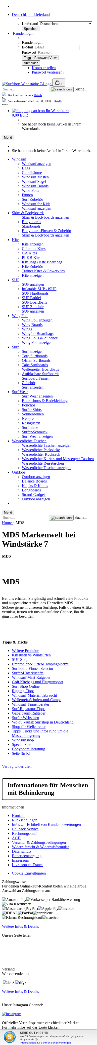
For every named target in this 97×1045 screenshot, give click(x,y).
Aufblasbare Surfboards (40, 374)
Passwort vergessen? (48, 72)
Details (38, 95)
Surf (15, 347)
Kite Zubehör (32, 266)
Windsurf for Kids (36, 204)
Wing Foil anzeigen (37, 320)
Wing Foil (20, 316)
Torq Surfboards (35, 356)
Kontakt (18, 815)
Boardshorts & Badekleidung (45, 401)
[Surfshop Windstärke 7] (27, 84)
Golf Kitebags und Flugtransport (37, 682)
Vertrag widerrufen (17, 766)
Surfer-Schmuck (35, 432)
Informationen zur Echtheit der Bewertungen (45, 1042)
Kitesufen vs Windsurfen (31, 655)
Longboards (31, 490)
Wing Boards (32, 324)
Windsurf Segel (34, 181)
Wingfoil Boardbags (37, 333)
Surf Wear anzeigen (37, 396)
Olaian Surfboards (36, 360)
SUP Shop (20, 659)
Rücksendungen (24, 820)
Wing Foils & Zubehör (39, 338)
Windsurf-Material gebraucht (34, 695)
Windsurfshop (23, 740)
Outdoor (18, 472)
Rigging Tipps (23, 691)
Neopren (29, 418)
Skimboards (31, 226)
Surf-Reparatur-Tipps (28, 709)
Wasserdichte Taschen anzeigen (46, 445)
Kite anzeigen (33, 244)
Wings (27, 329)
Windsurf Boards (35, 186)
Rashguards (31, 423)
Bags (26, 168)
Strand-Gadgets (34, 494)
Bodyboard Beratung (28, 749)
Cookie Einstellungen (29, 873)
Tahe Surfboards (35, 365)
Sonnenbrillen (33, 414)
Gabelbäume (32, 172)
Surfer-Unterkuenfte (28, 673)
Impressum (20, 860)
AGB (16, 838)
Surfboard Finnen (35, 378)
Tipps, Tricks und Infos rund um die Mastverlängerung (40, 733)
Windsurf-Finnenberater (30, 704)
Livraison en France (27, 865)
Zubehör (28, 383)
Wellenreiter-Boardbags (40, 369)
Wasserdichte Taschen (29, 441)
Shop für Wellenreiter (29, 726)
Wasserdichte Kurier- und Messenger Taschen (58, 459)
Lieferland (30, 23)
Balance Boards (34, 481)
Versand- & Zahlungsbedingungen (39, 842)
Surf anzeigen (33, 351)
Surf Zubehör (32, 199)
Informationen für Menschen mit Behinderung (47, 789)
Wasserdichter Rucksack (41, 454)
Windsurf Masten (35, 177)
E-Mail (27, 47)
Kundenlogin (23, 33)
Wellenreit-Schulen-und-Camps (36, 700)
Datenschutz (21, 851)
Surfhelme (30, 427)
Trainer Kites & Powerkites (43, 271)
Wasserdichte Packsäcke (41, 450)
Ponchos (28, 405)
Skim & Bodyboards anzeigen (45, 217)
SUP (15, 280)
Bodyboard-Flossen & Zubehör (46, 231)
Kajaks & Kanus (35, 485)
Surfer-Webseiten (25, 718)
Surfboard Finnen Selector (32, 668)
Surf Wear (20, 392)
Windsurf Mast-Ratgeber (31, 677)
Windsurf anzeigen (36, 163)
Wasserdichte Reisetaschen (43, 463)
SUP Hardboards (35, 293)
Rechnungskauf (24, 833)
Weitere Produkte (25, 650)
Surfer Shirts (32, 409)
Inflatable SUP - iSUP (39, 289)
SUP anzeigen (33, 284)
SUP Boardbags (34, 302)
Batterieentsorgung (27, 856)
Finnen (27, 195)
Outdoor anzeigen (36, 477)
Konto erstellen (44, 68)
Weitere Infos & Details (20, 926)
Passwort (29, 52)
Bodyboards (31, 222)
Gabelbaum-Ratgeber (29, 713)
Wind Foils (30, 190)
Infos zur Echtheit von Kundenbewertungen (46, 824)
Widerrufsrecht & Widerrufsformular (40, 847)
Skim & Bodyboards (28, 213)
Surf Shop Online (26, 686)
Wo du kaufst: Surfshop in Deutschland (43, 722)
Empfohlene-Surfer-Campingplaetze (40, 664)
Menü (8, 137)
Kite (15, 240)
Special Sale (21, 744)
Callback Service (25, 829)
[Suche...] (61, 89)
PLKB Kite (31, 257)
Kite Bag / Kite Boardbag (42, 262)
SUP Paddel (31, 298)
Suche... (81, 89)
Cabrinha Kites (34, 248)
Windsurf (19, 159)
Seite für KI (21, 753)
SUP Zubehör (33, 307)
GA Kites (29, 253)
